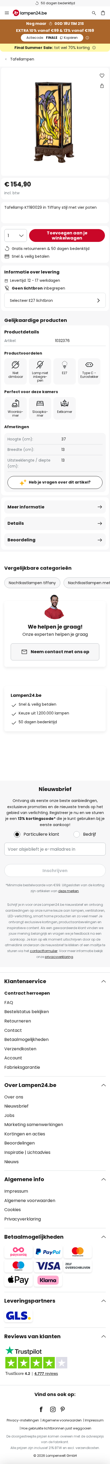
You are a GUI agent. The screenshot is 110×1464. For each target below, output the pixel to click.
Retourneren (17, 1021)
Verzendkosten (20, 1049)
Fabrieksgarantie (22, 1067)
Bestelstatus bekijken (26, 1012)
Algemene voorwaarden (29, 1200)
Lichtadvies (38, 1152)
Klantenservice (25, 981)
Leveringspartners (29, 1301)
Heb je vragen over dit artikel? (60, 482)
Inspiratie (14, 1152)
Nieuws (11, 1162)
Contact (13, 1030)
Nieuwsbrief (16, 1106)
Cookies (12, 1210)
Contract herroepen (27, 993)
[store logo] (33, 12)
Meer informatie (25, 507)
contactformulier (43, 951)
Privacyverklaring (22, 1219)
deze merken (68, 891)
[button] (102, 76)
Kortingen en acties (24, 1134)
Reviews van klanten (32, 1336)
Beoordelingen (19, 1143)
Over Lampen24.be (30, 1085)
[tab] (55, 1024)
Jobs (9, 1115)
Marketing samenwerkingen (33, 1124)
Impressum (16, 1191)
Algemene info (24, 1179)
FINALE (52, 37)
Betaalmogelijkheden (26, 1039)
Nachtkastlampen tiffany (32, 582)
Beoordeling (21, 540)
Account (13, 1058)
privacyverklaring (59, 957)
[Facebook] (44, 1409)
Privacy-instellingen (23, 1420)
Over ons (13, 1097)
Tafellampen (22, 59)
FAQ (8, 1002)
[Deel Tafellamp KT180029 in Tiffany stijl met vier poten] (102, 86)
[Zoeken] (94, 12)
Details (15, 523)
